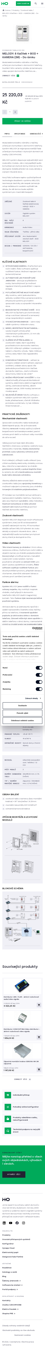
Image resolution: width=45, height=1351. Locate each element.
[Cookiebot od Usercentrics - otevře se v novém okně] (32, 628)
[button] (15, 112)
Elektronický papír (10, 1252)
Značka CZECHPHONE (11, 1305)
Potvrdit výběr (22, 713)
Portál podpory (9, 1289)
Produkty (6, 1235)
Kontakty (6, 1301)
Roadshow (7, 1268)
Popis (7, 134)
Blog (4, 1276)
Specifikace (19, 134)
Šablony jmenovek (10, 1281)
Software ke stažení (11, 1285)
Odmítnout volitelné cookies (22, 720)
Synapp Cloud (8, 1248)
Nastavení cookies (22, 1335)
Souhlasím (22, 706)
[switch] (39, 675)
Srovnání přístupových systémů (16, 1239)
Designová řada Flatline (12, 1257)
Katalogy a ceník (9, 1272)
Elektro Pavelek (9, 1309)
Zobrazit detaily (31, 698)
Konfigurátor (8, 1244)
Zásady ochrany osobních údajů (16, 1326)
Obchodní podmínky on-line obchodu (18, 1330)
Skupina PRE (7, 1314)
